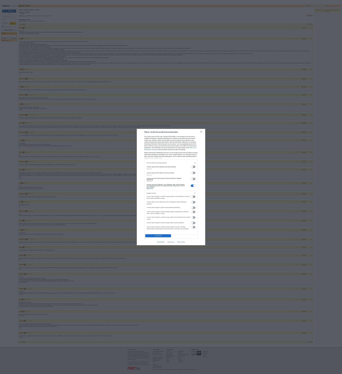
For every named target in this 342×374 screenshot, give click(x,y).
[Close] (202, 132)
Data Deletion (161, 242)
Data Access (171, 242)
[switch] (193, 167)
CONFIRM (158, 235)
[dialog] (171, 187)
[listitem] (171, 163)
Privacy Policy (181, 242)
